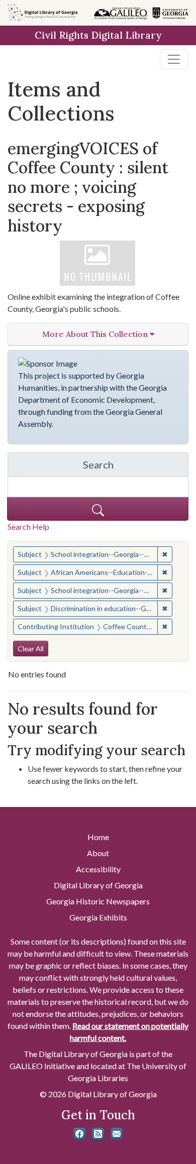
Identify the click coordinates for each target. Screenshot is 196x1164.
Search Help (28, 526)
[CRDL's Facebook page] (79, 1134)
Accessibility (98, 869)
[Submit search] (97, 509)
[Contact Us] (117, 1134)
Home (98, 837)
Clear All (31, 648)
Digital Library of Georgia (98, 885)
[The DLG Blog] (98, 1134)
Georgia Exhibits (98, 917)
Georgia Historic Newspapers (98, 901)
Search (135, 467)
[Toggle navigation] (174, 59)
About (98, 853)
